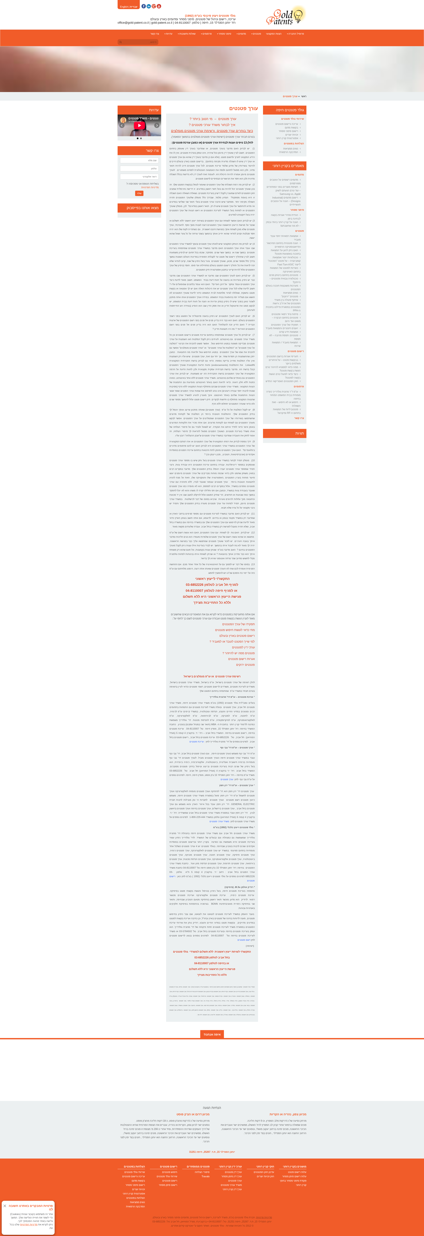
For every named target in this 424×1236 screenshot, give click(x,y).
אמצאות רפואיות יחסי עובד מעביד (285, 238)
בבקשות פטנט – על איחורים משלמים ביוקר (285, 362)
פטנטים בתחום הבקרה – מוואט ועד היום (286, 319)
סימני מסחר (225, 33)
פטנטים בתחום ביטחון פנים (283, 275)
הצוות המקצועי (274, 33)
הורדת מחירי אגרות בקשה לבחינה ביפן (286, 217)
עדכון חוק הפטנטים (264, 1172)
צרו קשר (154, 33)
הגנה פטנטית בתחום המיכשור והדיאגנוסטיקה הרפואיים (283, 245)
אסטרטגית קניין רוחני (287, 138)
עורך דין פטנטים (233, 1172)
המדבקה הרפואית (288, 152)
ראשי (303, 96)
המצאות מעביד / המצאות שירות (286, 344)
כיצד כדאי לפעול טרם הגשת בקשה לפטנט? (285, 376)
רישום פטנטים (296, 351)
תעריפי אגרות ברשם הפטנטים (282, 356)
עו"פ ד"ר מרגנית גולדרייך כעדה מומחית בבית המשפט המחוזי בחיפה (283, 395)
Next (156, 125)
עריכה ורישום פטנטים (286, 123)
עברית (133, 6)
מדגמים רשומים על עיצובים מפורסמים (285, 181)
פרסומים (207, 33)
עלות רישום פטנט (297, 1172)
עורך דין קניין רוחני (232, 1189)
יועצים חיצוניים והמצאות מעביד (282, 328)
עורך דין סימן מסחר (231, 1176)
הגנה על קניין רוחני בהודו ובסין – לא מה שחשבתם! (283, 224)
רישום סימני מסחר (288, 131)
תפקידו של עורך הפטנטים (284, 324)
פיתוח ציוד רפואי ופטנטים (285, 314)
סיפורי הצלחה (202, 1172)
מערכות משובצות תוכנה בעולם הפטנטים (283, 287)
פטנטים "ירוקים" (289, 296)
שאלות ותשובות (187, 33)
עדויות (169, 33)
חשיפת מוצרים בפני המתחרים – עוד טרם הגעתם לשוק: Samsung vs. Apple (284, 190)
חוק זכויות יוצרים (265, 1176)
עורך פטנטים (235, 1180)
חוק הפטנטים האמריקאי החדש (282, 381)
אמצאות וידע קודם (288, 331)
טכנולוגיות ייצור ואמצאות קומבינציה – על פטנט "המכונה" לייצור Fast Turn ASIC (284, 261)
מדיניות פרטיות (264, 1217)
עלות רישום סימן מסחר (294, 1176)
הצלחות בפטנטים (294, 143)
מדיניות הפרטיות (150, 187)
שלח (139, 193)
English (124, 6)
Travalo (206, 1176)
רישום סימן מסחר (168, 1185)
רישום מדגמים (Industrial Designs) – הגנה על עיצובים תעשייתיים (286, 201)
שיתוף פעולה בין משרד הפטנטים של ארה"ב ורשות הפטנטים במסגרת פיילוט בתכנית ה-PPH (283, 305)
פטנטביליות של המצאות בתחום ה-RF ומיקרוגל (287, 411)
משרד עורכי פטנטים (231, 1185)
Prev (122, 125)
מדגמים (242, 33)
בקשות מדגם (291, 127)
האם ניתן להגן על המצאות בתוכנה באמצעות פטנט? (286, 252)
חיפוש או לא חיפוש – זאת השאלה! (286, 404)
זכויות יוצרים (291, 134)
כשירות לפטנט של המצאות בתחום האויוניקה (285, 270)
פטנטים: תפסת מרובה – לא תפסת (285, 337)
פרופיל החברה (296, 33)
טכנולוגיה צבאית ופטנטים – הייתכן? (285, 280)
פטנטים (257, 33)
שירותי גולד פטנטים (292, 118)
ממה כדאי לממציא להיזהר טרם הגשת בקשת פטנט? (283, 369)
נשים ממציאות (290, 148)
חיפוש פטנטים (169, 1172)
